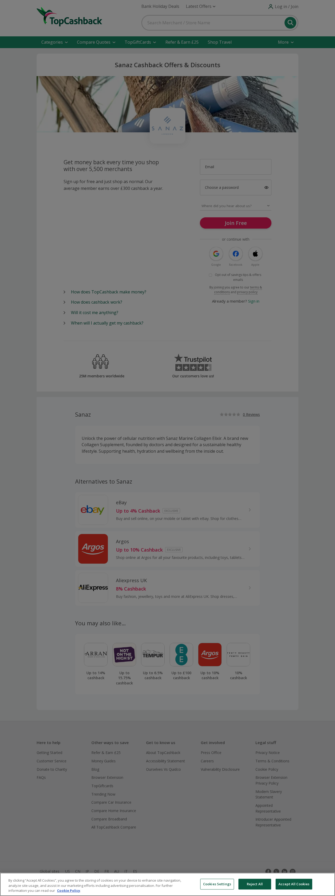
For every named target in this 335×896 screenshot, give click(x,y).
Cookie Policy (68, 890)
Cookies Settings (217, 884)
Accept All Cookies (293, 884)
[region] (167, 884)
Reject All (255, 884)
